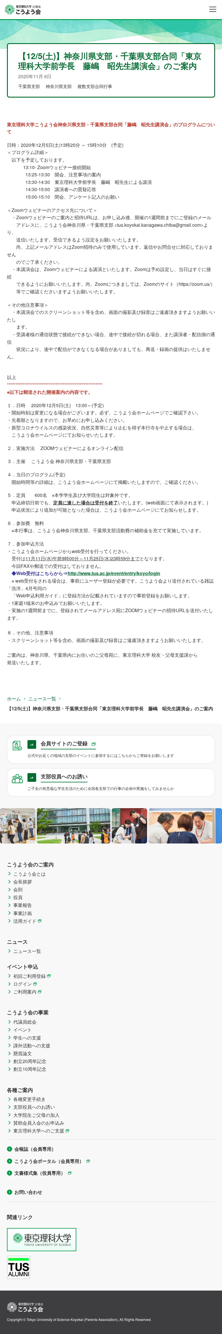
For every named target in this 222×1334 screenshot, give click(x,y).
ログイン (22, 984)
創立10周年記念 (29, 1069)
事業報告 (22, 905)
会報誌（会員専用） (35, 1148)
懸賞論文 (22, 1053)
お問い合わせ (28, 1192)
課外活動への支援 (31, 1045)
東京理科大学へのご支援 (38, 1130)
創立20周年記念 (29, 1061)
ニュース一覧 (42, 698)
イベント (22, 1029)
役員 (18, 897)
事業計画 (22, 913)
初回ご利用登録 (29, 976)
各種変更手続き (29, 1099)
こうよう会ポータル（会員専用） (49, 1161)
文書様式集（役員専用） (39, 1173)
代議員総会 (24, 1021)
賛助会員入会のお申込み (38, 1123)
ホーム (14, 698)
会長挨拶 (22, 881)
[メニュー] (212, 9)
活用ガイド (24, 921)
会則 (18, 889)
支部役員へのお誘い (34, 1107)
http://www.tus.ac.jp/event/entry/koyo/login (114, 573)
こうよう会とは (29, 873)
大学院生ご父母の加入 (36, 1115)
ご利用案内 (24, 991)
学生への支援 (27, 1037)
